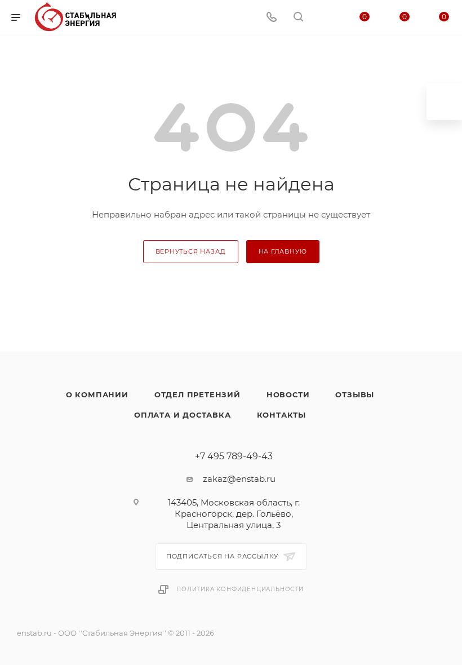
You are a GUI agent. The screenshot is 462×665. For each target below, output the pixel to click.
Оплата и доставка (182, 414)
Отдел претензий (197, 394)
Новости (288, 394)
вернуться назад (191, 251)
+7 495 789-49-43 (234, 456)
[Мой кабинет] (325, 17)
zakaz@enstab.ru (239, 478)
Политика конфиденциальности (240, 589)
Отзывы (354, 394)
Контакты (281, 414)
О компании (97, 394)
